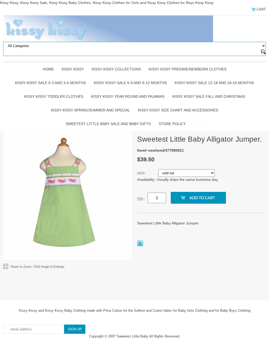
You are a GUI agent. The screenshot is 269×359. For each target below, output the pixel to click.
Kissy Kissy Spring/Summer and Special (90, 110)
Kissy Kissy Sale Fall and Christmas (208, 96)
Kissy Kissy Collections (116, 69)
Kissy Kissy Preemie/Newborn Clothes (187, 69)
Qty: (140, 198)
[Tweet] (140, 245)
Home (48, 69)
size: (141, 173)
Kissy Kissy (73, 69)
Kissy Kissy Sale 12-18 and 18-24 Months (214, 83)
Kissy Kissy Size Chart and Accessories (178, 110)
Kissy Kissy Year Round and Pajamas (127, 96)
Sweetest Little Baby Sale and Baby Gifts (108, 124)
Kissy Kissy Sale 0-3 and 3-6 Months (50, 83)
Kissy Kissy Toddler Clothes (53, 96)
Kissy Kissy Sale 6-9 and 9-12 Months (130, 83)
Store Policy (172, 124)
